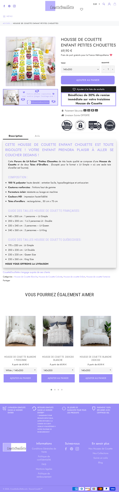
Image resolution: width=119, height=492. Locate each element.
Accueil (7, 23)
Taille (63, 63)
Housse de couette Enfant (74, 276)
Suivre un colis (100, 458)
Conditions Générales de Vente (44, 450)
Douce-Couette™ (36, 489)
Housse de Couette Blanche (25, 276)
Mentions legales (44, 469)
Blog (100, 462)
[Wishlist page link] (81, 9)
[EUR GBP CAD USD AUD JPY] (96, 4)
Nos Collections (100, 453)
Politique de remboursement (44, 475)
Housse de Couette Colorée (50, 276)
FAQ (44, 464)
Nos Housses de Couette (100, 448)
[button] (51, 389)
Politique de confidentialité (44, 458)
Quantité (105, 63)
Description (15, 136)
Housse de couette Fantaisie (98, 276)
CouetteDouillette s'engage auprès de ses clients (26, 272)
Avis (37, 136)
